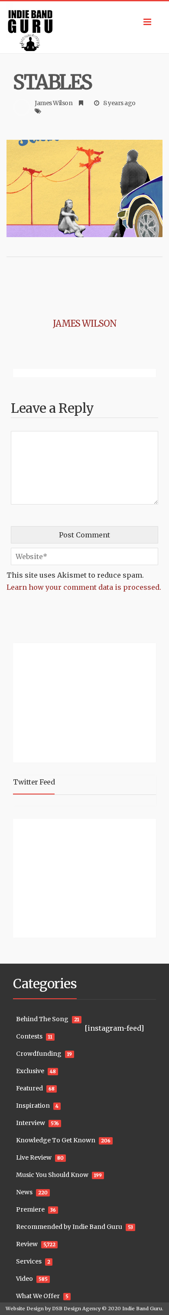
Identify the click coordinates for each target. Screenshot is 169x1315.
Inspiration (33, 1105)
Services (29, 1261)
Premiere (30, 1209)
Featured (29, 1088)
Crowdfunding (39, 1054)
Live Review (34, 1157)
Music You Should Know (52, 1175)
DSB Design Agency (76, 1308)
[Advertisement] (67, 701)
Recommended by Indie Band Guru (69, 1227)
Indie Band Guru (142, 1308)
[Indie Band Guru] (84, 27)
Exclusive (30, 1071)
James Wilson (53, 103)
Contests (29, 1036)
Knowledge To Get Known (55, 1140)
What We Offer (38, 1296)
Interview (30, 1123)
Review (27, 1244)
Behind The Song (42, 1019)
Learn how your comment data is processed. (83, 587)
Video (24, 1279)
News (24, 1192)
